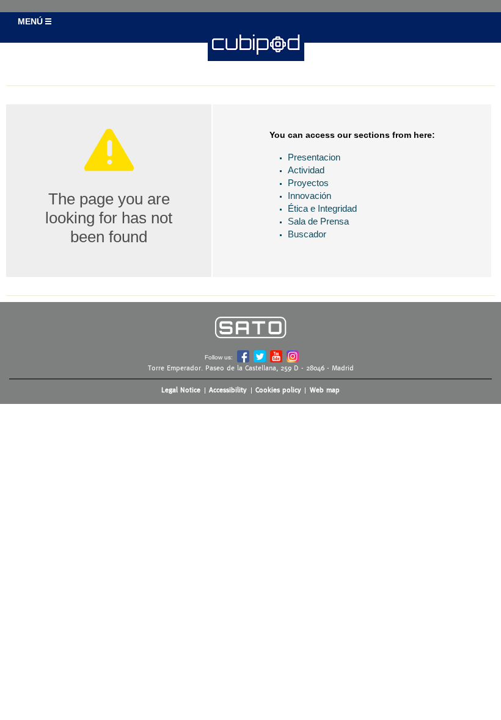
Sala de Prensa (318, 221)
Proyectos (308, 183)
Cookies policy (278, 390)
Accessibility (228, 390)
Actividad (306, 170)
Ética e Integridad (322, 208)
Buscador (307, 234)
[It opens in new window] (250, 347)
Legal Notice (180, 390)
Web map (325, 390)
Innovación (309, 195)
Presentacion (314, 157)
